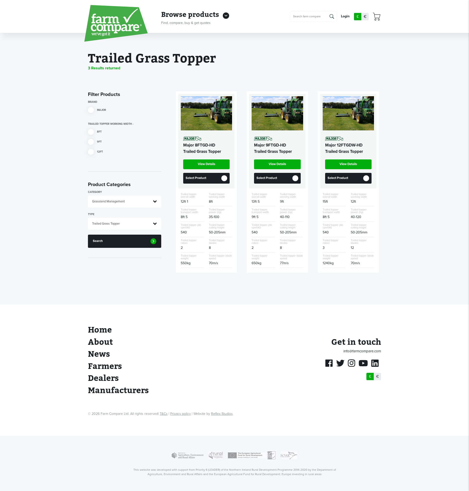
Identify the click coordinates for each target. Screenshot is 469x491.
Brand (92, 102)
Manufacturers (118, 390)
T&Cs (164, 414)
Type (91, 214)
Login (345, 16)
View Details (206, 164)
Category (95, 192)
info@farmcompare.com (362, 351)
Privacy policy (180, 414)
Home (100, 329)
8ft (99, 131)
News (99, 354)
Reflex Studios (222, 414)
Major (101, 109)
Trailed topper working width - (110, 123)
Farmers (105, 366)
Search (98, 241)
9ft (99, 141)
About (100, 342)
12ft (99, 151)
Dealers (103, 378)
